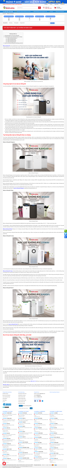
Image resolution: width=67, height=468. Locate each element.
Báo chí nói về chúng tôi (60, 11)
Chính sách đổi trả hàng (22, 400)
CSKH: (37, 395)
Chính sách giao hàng (21, 398)
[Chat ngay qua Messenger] (65, 234)
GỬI (31, 408)
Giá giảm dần (22, 22)
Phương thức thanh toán (22, 393)
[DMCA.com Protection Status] (10, 407)
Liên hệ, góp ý (5, 398)
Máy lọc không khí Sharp (12, 39)
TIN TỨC (51, 11)
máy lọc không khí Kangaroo (19, 188)
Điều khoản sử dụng (21, 403)
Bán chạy (10, 22)
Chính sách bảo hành (21, 396)
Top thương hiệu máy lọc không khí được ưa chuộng (13, 36)
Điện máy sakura (6, 384)
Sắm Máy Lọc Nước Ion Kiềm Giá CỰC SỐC (23, 11)
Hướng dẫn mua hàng (21, 395)
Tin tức (51, 4)
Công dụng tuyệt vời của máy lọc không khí (12, 35)
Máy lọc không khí (6, 45)
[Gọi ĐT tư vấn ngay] (65, 231)
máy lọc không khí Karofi (13, 324)
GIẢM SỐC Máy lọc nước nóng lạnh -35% (40, 11)
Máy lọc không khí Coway (12, 40)
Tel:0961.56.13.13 (5, 416)
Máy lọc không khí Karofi (12, 41)
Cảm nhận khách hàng (6, 396)
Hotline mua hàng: (39, 393)
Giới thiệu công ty (5, 393)
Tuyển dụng (56, 4)
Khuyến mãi (62, 4)
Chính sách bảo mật (21, 401)
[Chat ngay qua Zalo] (65, 236)
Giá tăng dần (16, 22)
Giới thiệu (46, 4)
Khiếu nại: (38, 396)
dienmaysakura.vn (18, 467)
